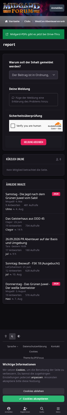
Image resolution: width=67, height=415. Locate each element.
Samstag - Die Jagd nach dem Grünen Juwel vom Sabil (25, 196)
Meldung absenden (33, 142)
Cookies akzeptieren (35, 398)
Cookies (33, 351)
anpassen (37, 377)
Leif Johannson (13, 267)
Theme (27, 357)
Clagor (9, 222)
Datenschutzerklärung (35, 346)
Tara (8, 246)
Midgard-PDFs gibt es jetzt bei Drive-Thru (35, 34)
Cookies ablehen (33, 391)
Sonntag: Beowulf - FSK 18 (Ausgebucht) (33, 263)
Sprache (11, 346)
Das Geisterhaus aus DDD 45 (25, 218)
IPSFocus (39, 357)
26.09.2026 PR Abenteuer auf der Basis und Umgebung (32, 241)
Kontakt (55, 346)
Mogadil (10, 201)
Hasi (8, 298)
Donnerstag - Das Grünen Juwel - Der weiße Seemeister (28, 286)
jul (7, 253)
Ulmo (9, 209)
